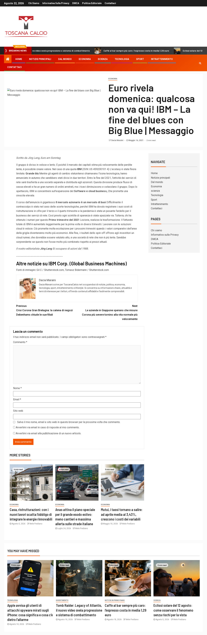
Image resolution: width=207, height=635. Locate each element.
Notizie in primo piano (115, 600)
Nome (17, 388)
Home (18, 59)
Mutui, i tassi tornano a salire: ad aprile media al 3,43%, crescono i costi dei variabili (121, 514)
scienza (103, 59)
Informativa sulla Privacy (55, 3)
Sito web (18, 410)
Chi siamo (33, 3)
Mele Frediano (36, 524)
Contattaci (110, 3)
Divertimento (62, 600)
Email (17, 399)
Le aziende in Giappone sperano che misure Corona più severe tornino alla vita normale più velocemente (109, 312)
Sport (140, 59)
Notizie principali (40, 59)
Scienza (157, 600)
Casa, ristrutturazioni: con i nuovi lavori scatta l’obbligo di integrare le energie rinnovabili (31, 514)
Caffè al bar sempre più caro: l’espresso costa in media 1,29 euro (120, 50)
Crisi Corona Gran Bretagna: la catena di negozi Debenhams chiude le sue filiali (44, 310)
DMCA (75, 3)
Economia (85, 59)
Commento (20, 342)
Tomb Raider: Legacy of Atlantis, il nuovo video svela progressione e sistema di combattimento (79, 610)
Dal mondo (65, 59)
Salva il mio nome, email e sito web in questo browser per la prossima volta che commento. (68, 422)
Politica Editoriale (92, 3)
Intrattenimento (162, 59)
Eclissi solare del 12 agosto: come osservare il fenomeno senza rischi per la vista (173, 610)
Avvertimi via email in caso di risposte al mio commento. (47, 427)
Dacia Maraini (117, 140)
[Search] (200, 63)
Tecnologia (122, 59)
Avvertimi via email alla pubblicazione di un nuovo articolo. (48, 433)
